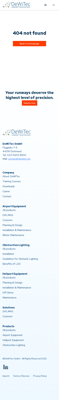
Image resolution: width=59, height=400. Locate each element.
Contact (7, 196)
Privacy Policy (40, 376)
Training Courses (12, 181)
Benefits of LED (12, 263)
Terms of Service (21, 376)
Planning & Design (12, 225)
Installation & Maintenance (17, 230)
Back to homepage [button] (29, 43)
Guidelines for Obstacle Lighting (20, 258)
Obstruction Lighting (14, 345)
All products (9, 210)
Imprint (6, 376)
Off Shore (8, 292)
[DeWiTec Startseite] (17, 5)
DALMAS (8, 215)
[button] (6, 367)
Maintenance (10, 297)
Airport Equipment (12, 335)
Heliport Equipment (13, 340)
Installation (8, 253)
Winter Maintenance (13, 235)
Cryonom (7, 220)
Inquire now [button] (29, 103)
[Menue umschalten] (53, 5)
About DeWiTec (11, 176)
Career (6, 191)
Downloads (9, 186)
